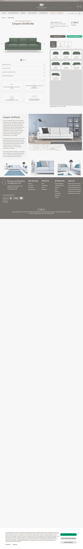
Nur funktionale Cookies (68, 538)
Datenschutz (8, 544)
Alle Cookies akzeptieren (68, 534)
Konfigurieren (68, 542)
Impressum (15, 544)
